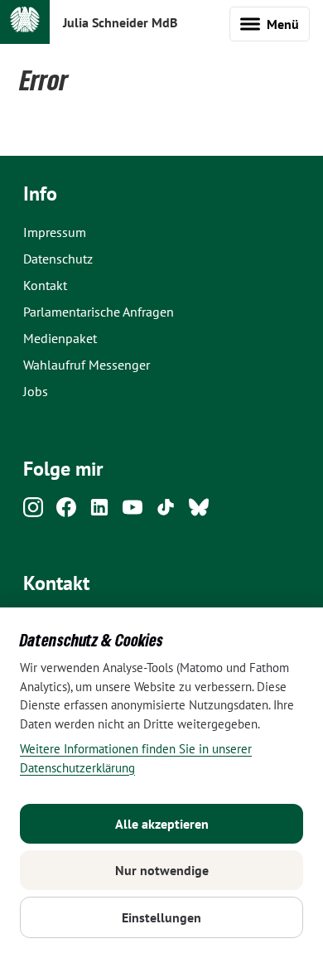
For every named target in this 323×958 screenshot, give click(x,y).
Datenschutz (58, 258)
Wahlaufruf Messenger (86, 364)
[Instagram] (33, 512)
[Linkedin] (99, 512)
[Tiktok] (166, 512)
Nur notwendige (162, 870)
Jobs (35, 391)
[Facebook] (66, 512)
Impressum (54, 232)
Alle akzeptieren (162, 823)
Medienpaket (60, 338)
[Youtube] (132, 512)
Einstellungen (161, 917)
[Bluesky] (199, 512)
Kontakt (45, 285)
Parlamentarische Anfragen (98, 311)
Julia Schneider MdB (120, 22)
